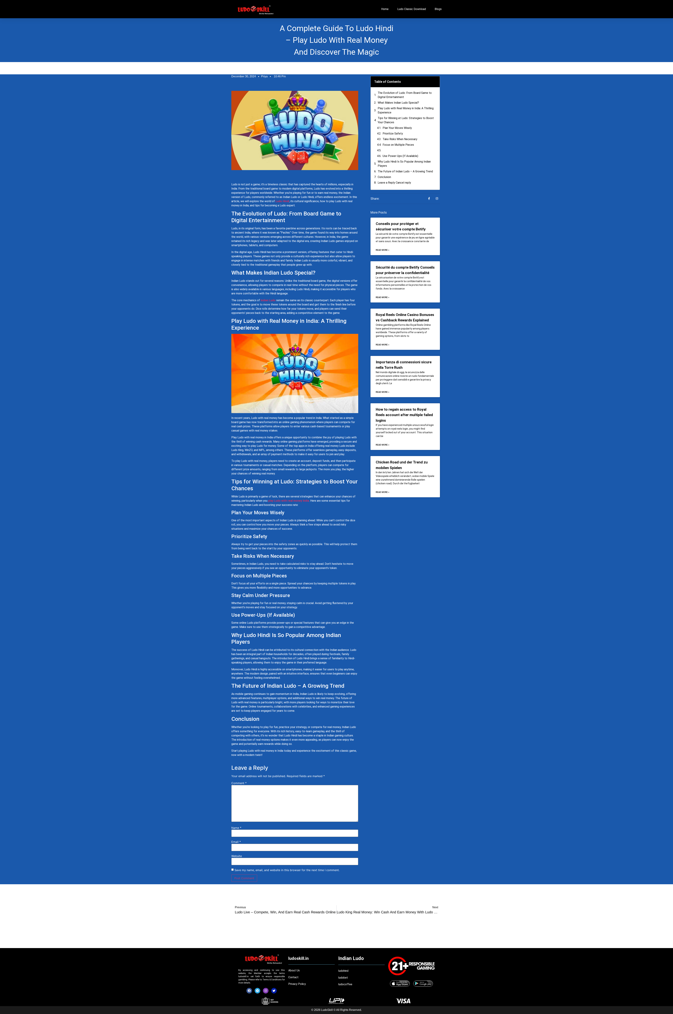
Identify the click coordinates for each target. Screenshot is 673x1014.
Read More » (382, 250)
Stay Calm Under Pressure (399, 150)
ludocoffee (345, 984)
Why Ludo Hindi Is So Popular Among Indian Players (404, 163)
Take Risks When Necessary (400, 139)
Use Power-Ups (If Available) (400, 156)
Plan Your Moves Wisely (397, 128)
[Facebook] (249, 990)
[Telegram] (257, 990)
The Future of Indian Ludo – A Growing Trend (405, 171)
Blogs (438, 9)
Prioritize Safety (393, 133)
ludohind (343, 970)
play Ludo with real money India (288, 500)
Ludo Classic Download (411, 9)
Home (385, 9)
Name (236, 827)
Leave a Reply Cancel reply (394, 182)
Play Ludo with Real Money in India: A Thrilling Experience (406, 110)
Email (236, 841)
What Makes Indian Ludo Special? (398, 102)
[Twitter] (274, 990)
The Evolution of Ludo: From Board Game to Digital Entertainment (405, 95)
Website (236, 856)
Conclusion (384, 177)
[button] (434, 81)
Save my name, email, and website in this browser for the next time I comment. (286, 870)
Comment (239, 783)
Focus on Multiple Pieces (398, 144)
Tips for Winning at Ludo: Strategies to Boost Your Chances (406, 120)
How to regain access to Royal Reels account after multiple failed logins (404, 415)
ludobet (343, 977)
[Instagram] (265, 990)
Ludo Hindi (282, 201)
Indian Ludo (268, 300)
